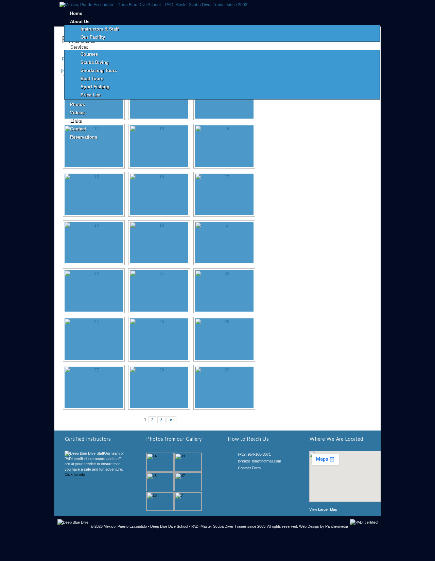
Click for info (75, 474)
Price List (91, 95)
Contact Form (249, 468)
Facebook (241, 475)
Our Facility (93, 37)
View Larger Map (323, 509)
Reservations (83, 137)
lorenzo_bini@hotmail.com (259, 461)
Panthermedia (336, 526)
